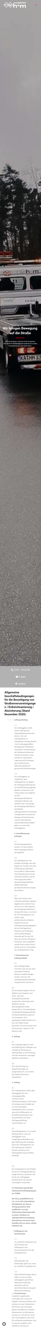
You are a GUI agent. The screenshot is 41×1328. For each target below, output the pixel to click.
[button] (4, 1324)
